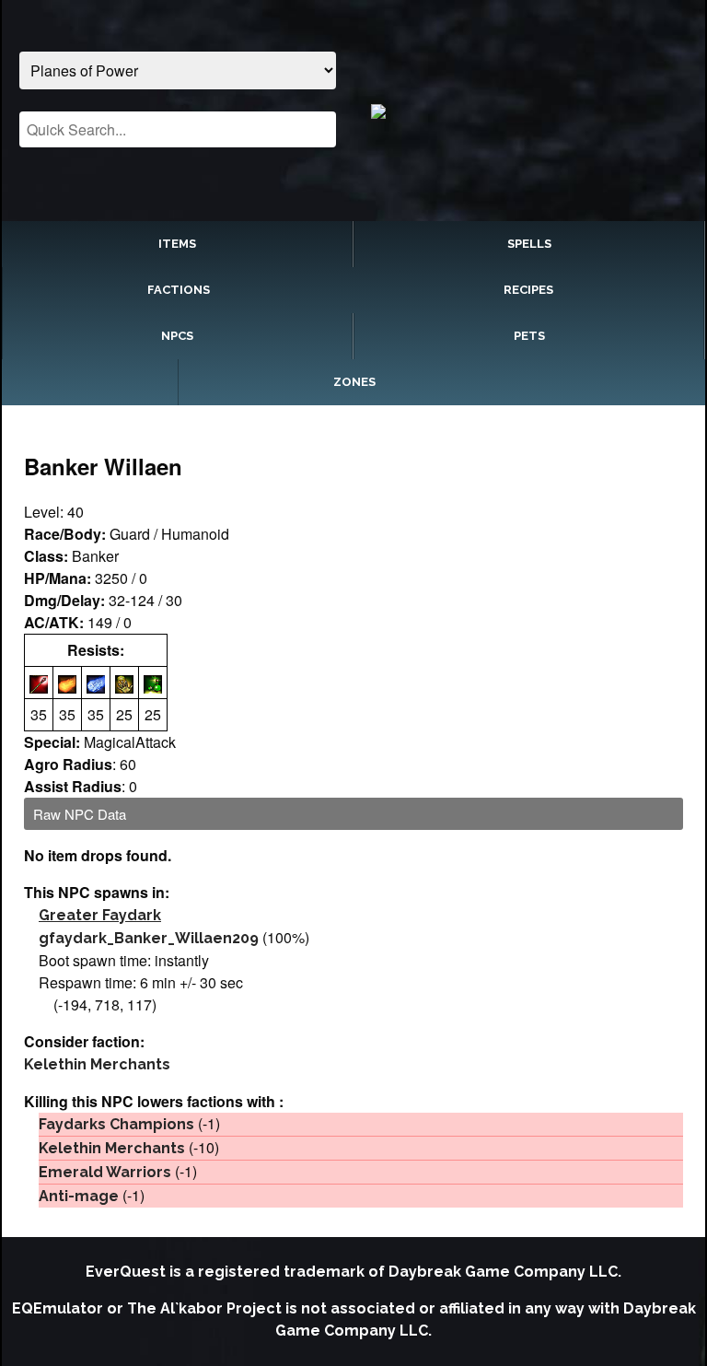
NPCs (177, 336)
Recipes (528, 290)
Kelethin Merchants (97, 1064)
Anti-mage (79, 1196)
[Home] (529, 110)
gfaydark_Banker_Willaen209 (149, 938)
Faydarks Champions (116, 1124)
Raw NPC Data (79, 813)
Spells (529, 244)
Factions (178, 290)
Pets (529, 336)
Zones (354, 382)
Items (177, 244)
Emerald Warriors (105, 1172)
